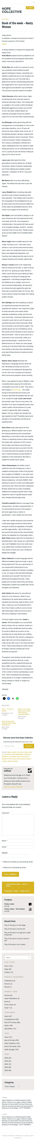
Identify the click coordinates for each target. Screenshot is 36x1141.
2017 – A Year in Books (7, 710)
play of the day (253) (11, 1040)
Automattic (18, 1138)
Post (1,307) (8, 966)
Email (4, 847)
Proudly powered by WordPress (12, 1135)
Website (5, 853)
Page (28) (7, 969)
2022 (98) (7, 1070)
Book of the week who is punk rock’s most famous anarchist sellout (24, 711)
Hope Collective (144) (12, 1043)
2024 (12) (7, 1064)
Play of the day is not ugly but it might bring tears (17, 933)
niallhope (5, 19)
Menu (31, 8)
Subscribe (29, 746)
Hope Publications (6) (11, 998)
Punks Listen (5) (10, 1004)
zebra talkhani (12, 761)
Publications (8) (9, 980)
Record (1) (8, 987)
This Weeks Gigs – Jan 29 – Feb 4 (17, 885)
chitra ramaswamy (17, 754)
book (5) (7, 1001)
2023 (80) (7, 1067)
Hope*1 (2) (8, 1008)
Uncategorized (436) (11, 1019)
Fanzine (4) (8, 984)
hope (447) (8, 1016)
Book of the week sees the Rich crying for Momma (9, 723)
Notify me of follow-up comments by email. (18, 862)
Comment (6, 813)
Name (4, 841)
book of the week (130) (12, 1046)
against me (15, 752)
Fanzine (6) (8, 995)
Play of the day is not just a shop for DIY (16, 939)
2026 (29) (7, 1058)
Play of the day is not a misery (14, 944)
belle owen (24, 752)
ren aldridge (21, 759)
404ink (4, 44)
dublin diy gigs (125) (11, 1049)
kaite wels (21, 756)
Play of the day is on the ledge (15, 925)
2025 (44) (7, 1061)
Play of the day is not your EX (14, 929)
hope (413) (8, 1037)
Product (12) (8, 972)
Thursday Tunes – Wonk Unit (16, 891)
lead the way (16, 390)
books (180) (8, 1025)
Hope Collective (12, 10)
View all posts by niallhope (13, 787)
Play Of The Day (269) (12, 1022)
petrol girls (11, 759)
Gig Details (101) (10, 1028)
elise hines (13, 756)
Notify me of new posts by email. (14, 867)
